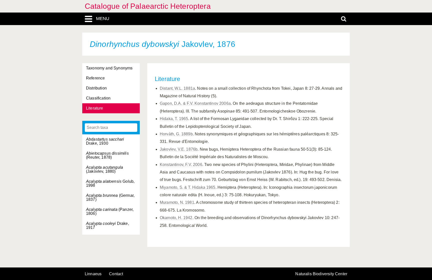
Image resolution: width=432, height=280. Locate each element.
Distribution (96, 88)
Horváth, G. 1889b (176, 134)
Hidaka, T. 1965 (174, 119)
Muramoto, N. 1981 (177, 202)
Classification (98, 98)
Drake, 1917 (107, 225)
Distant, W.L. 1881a (177, 88)
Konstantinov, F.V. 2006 (181, 164)
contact (116, 274)
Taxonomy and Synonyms (109, 68)
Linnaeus (93, 274)
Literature (94, 108)
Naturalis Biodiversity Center (321, 274)
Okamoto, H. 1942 (176, 218)
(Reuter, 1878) (107, 155)
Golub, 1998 (110, 183)
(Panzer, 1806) (110, 211)
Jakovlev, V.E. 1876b (179, 149)
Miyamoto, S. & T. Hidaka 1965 (188, 187)
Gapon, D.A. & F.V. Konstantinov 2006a (195, 103)
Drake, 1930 (105, 141)
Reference (95, 78)
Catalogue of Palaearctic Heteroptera (148, 6)
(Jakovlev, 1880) (104, 169)
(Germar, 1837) (110, 197)
